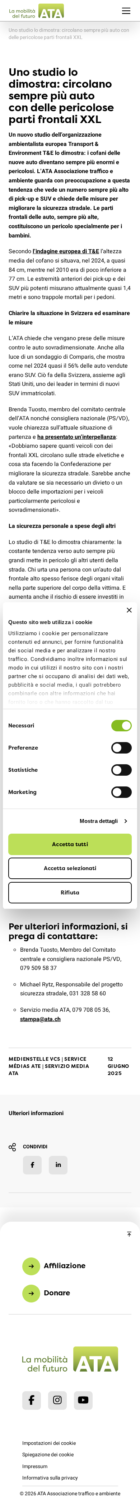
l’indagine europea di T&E (66, 251)
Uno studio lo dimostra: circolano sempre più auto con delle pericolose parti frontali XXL (69, 33)
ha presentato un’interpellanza (76, 437)
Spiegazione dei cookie (48, 1454)
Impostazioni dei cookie (49, 1443)
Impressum (34, 1466)
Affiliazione (64, 1265)
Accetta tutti (70, 844)
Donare (57, 1292)
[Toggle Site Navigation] (126, 10)
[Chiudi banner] (129, 610)
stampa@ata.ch (40, 1019)
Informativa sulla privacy (50, 1478)
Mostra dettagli (99, 821)
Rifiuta (70, 892)
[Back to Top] (129, 1234)
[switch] (121, 748)
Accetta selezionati (70, 868)
